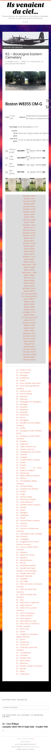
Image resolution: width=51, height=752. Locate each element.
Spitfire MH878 (29, 357)
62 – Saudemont (22, 642)
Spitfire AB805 (29, 275)
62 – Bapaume (22, 399)
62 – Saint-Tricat (22, 629)
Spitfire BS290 (29, 325)
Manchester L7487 (29, 264)
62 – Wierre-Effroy (23, 660)
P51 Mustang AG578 (29, 317)
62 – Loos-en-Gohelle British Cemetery (27, 548)
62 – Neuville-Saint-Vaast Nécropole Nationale (25, 574)
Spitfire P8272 (29, 238)
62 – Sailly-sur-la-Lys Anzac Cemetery (26, 609)
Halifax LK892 (29, 331)
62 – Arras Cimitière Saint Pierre (28, 383)
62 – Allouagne (22, 375)
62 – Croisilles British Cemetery (28, 460)
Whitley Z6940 (29, 307)
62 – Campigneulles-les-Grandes (28, 452)
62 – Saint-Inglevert (23, 618)
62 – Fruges (20, 494)
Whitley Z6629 (29, 309)
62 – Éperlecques (22, 473)
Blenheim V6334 (29, 230)
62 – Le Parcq (21, 526)
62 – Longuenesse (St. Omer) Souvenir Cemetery (27, 543)
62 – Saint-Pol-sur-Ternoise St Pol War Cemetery (27, 624)
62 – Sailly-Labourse (24, 605)
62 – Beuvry (20, 417)
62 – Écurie (37, 468)
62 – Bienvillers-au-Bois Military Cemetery (28, 424)
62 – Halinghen (22, 512)
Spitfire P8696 (29, 246)
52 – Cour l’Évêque (10, 723)
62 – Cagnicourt (22, 444)
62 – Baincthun (22, 396)
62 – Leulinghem (22, 539)
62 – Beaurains (22, 407)
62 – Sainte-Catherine (24, 616)
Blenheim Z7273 (29, 257)
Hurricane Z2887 (29, 220)
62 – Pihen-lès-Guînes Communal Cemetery (29, 585)
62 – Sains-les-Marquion (25, 613)
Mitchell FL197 (29, 320)
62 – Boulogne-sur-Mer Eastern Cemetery (28, 437)
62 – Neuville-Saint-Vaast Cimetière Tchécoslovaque (26, 569)
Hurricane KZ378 (29, 336)
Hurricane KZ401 (29, 338)
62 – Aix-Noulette (23, 372)
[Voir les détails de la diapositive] (25, 40)
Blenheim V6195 (29, 235)
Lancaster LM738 (29, 354)
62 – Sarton (20, 639)
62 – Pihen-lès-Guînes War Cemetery (26, 590)
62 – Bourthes (21, 441)
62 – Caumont (21, 454)
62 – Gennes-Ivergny (24, 497)
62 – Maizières (21, 552)
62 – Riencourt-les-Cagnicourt (27, 602)
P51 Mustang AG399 (29, 294)
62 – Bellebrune (22, 409)
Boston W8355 (29, 283)
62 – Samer (20, 631)
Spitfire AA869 (29, 280)
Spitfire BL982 (29, 301)
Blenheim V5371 (29, 212)
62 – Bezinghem (22, 420)
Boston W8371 (29, 299)
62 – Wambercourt (23, 658)
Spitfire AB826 (29, 262)
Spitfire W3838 (29, 267)
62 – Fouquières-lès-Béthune (27, 489)
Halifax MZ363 (29, 346)
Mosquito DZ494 (29, 323)
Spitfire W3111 (29, 227)
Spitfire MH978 (29, 341)
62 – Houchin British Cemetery (28, 520)
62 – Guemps (21, 507)
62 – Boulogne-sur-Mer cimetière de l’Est (29, 432)
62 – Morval (20, 563)
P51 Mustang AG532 (29, 296)
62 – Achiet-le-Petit (23, 370)
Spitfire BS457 (29, 328)
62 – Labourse (21, 523)
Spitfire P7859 (29, 217)
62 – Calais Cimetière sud (26, 446)
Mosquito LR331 (29, 333)
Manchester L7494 (29, 272)
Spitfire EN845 (29, 304)
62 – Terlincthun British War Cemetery (26, 648)
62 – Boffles (21, 428)
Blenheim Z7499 (29, 243)
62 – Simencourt (22, 645)
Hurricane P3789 (29, 201)
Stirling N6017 (29, 241)
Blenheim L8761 (29, 196)
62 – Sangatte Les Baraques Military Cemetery (27, 635)
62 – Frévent (21, 491)
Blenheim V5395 (29, 233)
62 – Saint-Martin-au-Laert (26, 621)
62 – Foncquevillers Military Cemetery (26, 482)
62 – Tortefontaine (23, 653)
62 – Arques (20, 380)
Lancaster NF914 (29, 349)
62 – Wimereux (22, 663)
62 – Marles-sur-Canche (25, 555)
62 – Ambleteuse (22, 378)
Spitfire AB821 (29, 259)
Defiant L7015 (29, 198)
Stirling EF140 (29, 344)
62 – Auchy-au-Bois (23, 391)
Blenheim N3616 (29, 288)
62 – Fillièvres (21, 478)
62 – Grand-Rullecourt (24, 502)
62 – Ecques (21, 468)
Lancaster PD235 (29, 352)
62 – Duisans (21, 465)
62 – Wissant (21, 668)
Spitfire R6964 (29, 315)
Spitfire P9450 (29, 214)
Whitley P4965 (29, 204)
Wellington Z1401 (29, 312)
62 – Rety (19, 600)
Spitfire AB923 (29, 251)
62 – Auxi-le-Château (24, 394)
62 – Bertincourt (22, 415)
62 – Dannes (21, 462)
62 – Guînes (20, 510)
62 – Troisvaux (22, 655)
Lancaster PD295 (29, 360)
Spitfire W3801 (29, 249)
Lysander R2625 (29, 206)
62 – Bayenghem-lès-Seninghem (28, 402)
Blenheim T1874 (29, 225)
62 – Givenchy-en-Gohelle (26, 499)
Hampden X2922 (29, 209)
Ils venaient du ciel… (25, 8)
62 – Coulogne (21, 457)
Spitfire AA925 (29, 270)
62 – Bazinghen (22, 404)
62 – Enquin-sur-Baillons (25, 470)
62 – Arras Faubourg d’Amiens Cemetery (27, 387)
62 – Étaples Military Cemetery (28, 475)
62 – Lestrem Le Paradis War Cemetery (27, 529)
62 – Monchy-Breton (24, 560)
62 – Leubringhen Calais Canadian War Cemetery (29, 535)
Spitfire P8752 (29, 254)
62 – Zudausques (22, 674)
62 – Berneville (22, 412)
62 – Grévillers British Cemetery (28, 505)
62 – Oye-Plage (22, 581)
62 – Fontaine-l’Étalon (24, 486)
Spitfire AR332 (29, 286)
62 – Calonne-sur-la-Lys (25, 449)
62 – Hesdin (20, 518)
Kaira (32, 738)
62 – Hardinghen (22, 515)
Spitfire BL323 (29, 278)
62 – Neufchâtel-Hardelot (26, 565)
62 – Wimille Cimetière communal (29, 666)
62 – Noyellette (22, 579)
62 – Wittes (20, 671)
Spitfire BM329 (29, 291)
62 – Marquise (21, 557)
